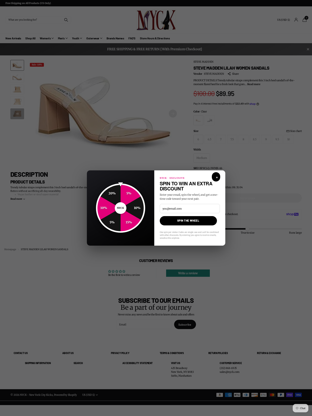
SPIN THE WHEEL (188, 220)
